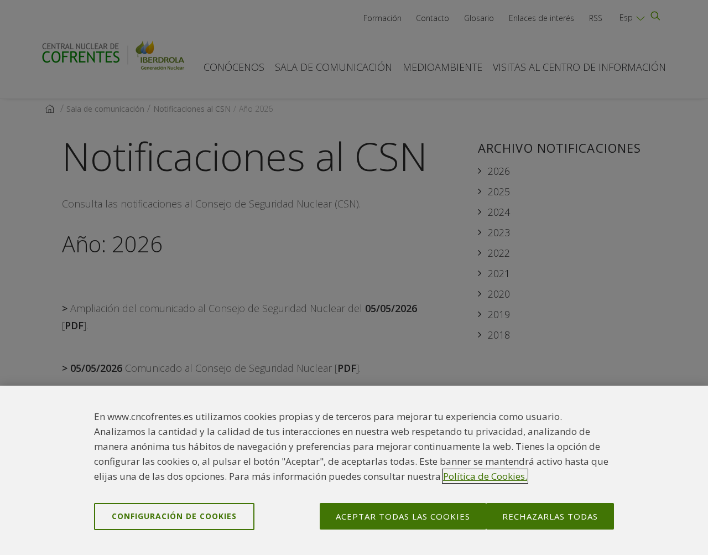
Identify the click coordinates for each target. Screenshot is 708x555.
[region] (354, 470)
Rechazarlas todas (550, 516)
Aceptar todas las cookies (403, 516)
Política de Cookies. (485, 476)
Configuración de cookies (174, 516)
